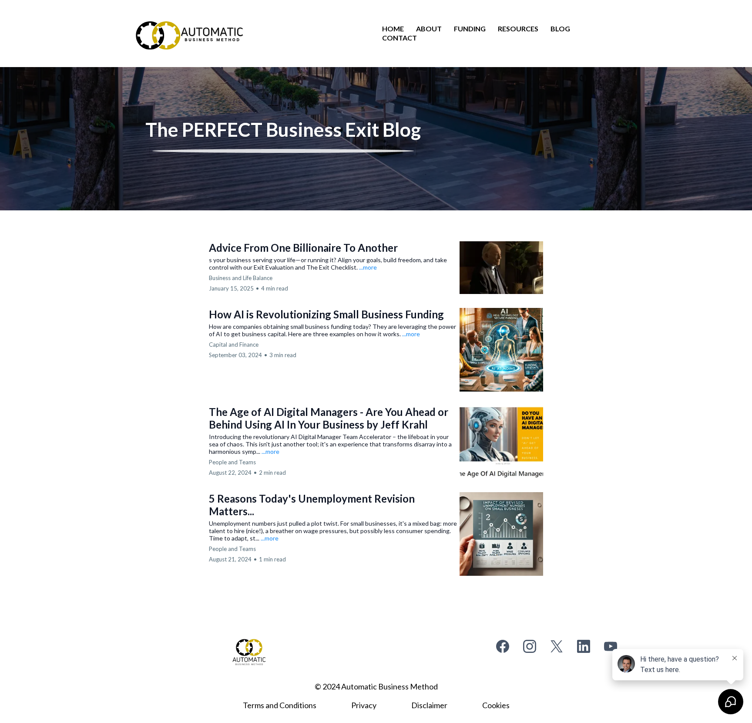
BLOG (560, 28)
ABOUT (429, 28)
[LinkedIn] (583, 646)
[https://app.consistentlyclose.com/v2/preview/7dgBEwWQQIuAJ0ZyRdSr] (188, 37)
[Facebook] (502, 646)
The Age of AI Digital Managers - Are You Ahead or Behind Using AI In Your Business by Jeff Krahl (328, 418)
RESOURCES (518, 28)
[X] (556, 646)
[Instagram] (529, 646)
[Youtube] (610, 646)
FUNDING (470, 28)
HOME (393, 28)
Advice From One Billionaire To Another (303, 247)
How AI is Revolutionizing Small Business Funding (326, 314)
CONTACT (399, 38)
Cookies (496, 705)
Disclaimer (429, 705)
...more (368, 267)
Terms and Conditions (279, 705)
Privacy (363, 705)
